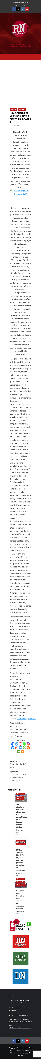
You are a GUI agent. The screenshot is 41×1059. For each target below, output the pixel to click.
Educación (20, 882)
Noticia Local (19, 798)
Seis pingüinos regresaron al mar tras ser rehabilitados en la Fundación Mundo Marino (21, 816)
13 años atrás (15, 126)
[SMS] (24, 747)
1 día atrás (21, 873)
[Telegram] (20, 747)
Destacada (22, 109)
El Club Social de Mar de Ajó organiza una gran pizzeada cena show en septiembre (20, 860)
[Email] (18, 751)
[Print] (28, 747)
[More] (22, 751)
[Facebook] (12, 744)
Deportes (13, 109)
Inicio (16, 5)
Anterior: (19, 764)
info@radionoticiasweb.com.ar (20, 1028)
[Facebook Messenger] (12, 747)
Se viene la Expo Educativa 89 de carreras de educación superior (20, 900)
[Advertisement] (20, 81)
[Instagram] (28, 744)
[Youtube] (20, 744)
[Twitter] (16, 744)
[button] (10, 56)
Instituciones (21, 844)
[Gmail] (16, 747)
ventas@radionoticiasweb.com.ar (20, 1022)
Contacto (23, 5)
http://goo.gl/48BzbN (26, 718)
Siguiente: (18, 775)
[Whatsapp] (24, 744)
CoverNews (21, 1053)
